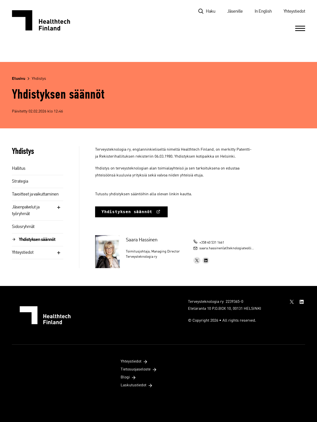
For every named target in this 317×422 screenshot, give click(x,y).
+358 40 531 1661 (211, 242)
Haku (210, 11)
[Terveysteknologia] (46, 20)
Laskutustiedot (133, 385)
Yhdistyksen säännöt (37, 239)
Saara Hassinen (141, 240)
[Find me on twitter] (196, 260)
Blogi (125, 377)
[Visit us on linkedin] (301, 301)
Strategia (20, 181)
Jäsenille (235, 11)
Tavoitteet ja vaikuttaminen (35, 194)
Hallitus (18, 168)
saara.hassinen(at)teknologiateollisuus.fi (227, 248)
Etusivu (18, 79)
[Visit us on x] (291, 301)
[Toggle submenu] (58, 207)
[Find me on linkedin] (205, 260)
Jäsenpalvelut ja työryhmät (25, 210)
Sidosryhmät (23, 227)
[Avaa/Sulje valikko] (300, 28)
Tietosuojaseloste (136, 369)
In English (263, 11)
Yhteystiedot (294, 11)
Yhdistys (39, 79)
